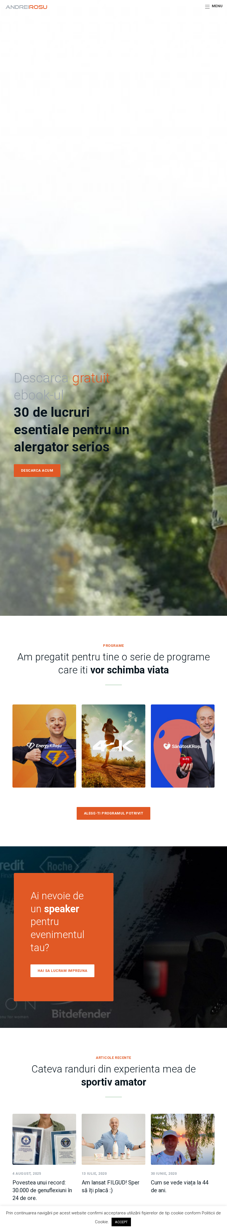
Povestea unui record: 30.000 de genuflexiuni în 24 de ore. (42, 1190)
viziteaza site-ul (44, 762)
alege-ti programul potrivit (113, 813)
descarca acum (37, 470)
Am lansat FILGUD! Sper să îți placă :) (111, 1186)
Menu (217, 5)
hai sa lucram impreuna (62, 971)
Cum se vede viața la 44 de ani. (179, 1186)
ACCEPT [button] (121, 1222)
